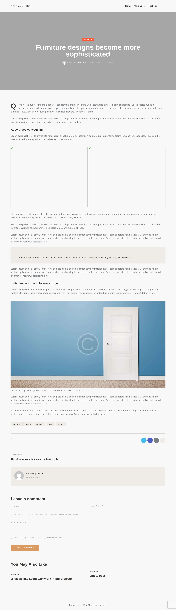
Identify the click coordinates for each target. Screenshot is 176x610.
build (28, 424)
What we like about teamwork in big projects (41, 578)
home (50, 424)
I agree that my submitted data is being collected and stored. (39, 537)
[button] (14, 440)
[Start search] (163, 6)
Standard (88, 39)
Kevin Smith (75, 390)
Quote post (97, 575)
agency (16, 424)
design (39, 424)
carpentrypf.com (35, 473)
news (60, 424)
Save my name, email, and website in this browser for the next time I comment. (46, 514)
